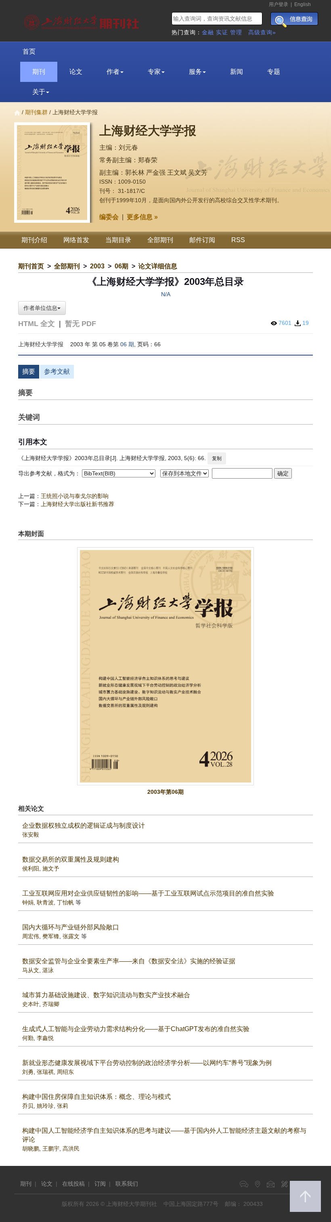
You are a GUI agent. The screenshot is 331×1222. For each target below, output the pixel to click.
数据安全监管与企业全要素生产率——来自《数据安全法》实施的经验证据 (128, 961)
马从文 (30, 970)
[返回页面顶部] (305, 1196)
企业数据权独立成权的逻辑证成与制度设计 (83, 825)
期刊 (38, 71)
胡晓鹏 (30, 1148)
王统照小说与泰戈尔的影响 (75, 496)
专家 (154, 71)
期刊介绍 (34, 239)
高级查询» (262, 32)
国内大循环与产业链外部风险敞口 (70, 927)
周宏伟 (30, 936)
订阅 (100, 1183)
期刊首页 (31, 266)
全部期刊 (160, 239)
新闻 (236, 71)
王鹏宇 (50, 1148)
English (302, 4)
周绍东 (65, 1072)
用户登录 (278, 4)
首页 (29, 51)
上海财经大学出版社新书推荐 (77, 504)
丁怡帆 (65, 902)
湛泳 (48, 970)
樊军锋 (50, 936)
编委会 (109, 216)
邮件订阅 (202, 239)
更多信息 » (142, 216)
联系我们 (126, 1183)
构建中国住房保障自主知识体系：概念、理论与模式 (96, 1096)
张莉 (62, 1106)
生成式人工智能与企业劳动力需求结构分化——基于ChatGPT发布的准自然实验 (135, 1028)
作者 (113, 71)
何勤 (28, 1038)
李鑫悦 (45, 1038)
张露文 (71, 936)
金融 (208, 32)
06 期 (127, 344)
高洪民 (71, 1148)
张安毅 (30, 834)
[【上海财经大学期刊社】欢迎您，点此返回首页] (82, 20)
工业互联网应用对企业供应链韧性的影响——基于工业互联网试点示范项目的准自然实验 (148, 893)
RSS (238, 239)
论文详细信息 (157, 266)
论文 (75, 71)
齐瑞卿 (50, 1004)
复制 (217, 458)
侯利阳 (30, 868)
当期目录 (118, 239)
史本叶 (30, 1004)
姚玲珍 (45, 1106)
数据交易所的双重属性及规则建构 (70, 859)
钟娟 (28, 902)
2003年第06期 (165, 792)
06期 (121, 266)
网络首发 (76, 239)
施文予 (50, 868)
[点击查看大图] (165, 666)
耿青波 (45, 902)
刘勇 (28, 1072)
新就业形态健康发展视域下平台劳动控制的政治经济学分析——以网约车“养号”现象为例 (147, 1062)
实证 (222, 32)
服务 (195, 71)
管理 (236, 32)
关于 (38, 91)
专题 (273, 71)
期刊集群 (36, 112)
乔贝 (28, 1106)
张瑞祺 (45, 1072)
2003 (97, 266)
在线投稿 (73, 1183)
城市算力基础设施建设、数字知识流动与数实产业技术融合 (106, 995)
